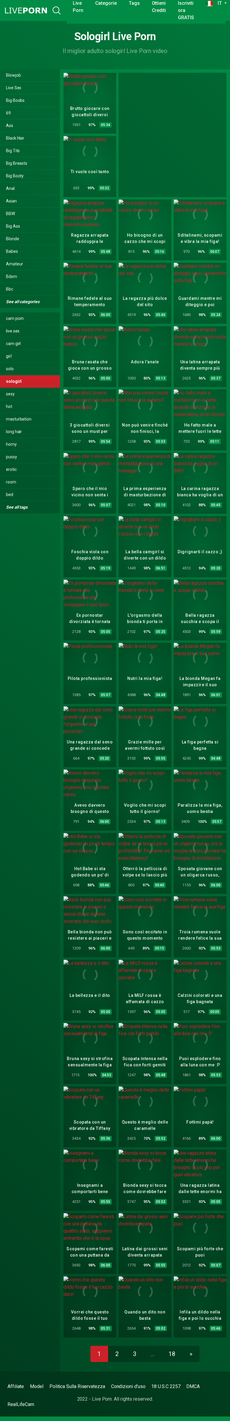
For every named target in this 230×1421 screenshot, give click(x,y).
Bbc (9, 289)
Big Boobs (15, 100)
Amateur (14, 263)
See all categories (23, 301)
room (11, 482)
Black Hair (15, 138)
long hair (14, 431)
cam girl (13, 343)
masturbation (18, 419)
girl (9, 356)
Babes (12, 251)
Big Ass (13, 226)
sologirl (14, 381)
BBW (10, 213)
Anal (10, 188)
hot (9, 406)
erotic (11, 469)
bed (9, 494)
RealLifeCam (20, 1404)
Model (36, 1386)
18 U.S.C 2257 (165, 1386)
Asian (11, 201)
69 (8, 113)
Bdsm (11, 276)
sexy (10, 393)
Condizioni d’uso (128, 1386)
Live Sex (13, 87)
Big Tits (13, 150)
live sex (12, 331)
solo (10, 368)
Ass (9, 125)
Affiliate (15, 1386)
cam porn (15, 318)
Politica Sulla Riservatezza (77, 1386)
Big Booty (15, 175)
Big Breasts (16, 163)
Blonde (12, 238)
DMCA (193, 1386)
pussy (11, 456)
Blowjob (13, 75)
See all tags (17, 507)
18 (172, 1353)
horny (11, 444)
